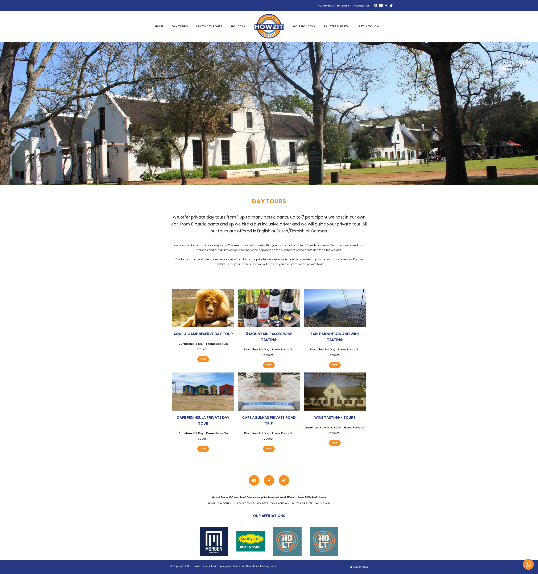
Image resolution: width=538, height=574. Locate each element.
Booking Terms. (269, 566)
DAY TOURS (180, 26)
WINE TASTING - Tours (335, 417)
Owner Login (360, 567)
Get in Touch (368, 26)
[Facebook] (386, 5)
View (203, 359)
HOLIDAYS (238, 26)
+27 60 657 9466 (329, 5)
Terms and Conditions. (246, 566)
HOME (159, 26)
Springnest (225, 566)
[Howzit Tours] (269, 26)
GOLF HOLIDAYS (304, 26)
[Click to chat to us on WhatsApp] (528, 564)
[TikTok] (391, 5)
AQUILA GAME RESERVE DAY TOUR (203, 333)
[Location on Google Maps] (375, 5)
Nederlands (361, 6)
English (346, 6)
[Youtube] (380, 5)
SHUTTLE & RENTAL (336, 26)
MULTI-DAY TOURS (209, 26)
